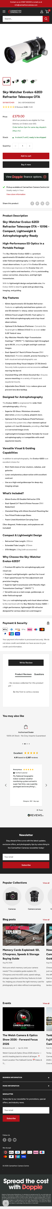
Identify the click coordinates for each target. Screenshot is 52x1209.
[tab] (23, 675)
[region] (26, 785)
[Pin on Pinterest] (37, 203)
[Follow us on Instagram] (9, 1140)
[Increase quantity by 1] (29, 146)
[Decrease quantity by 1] (15, 146)
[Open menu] (4, 11)
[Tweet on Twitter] (42, 203)
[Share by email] (47, 203)
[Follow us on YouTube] (15, 1140)
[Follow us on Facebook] (4, 1140)
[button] (26, 107)
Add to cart (26, 156)
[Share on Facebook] (32, 203)
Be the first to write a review (26, 692)
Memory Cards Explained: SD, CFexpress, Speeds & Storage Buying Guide (21, 954)
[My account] (41, 11)
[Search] (46, 19)
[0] (47, 11)
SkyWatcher (8, 103)
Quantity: (7, 146)
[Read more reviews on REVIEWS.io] (36, 816)
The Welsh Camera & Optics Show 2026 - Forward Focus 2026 (20, 1039)
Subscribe (26, 865)
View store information (15, 194)
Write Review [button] (26, 662)
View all (46, 883)
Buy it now (26, 164)
